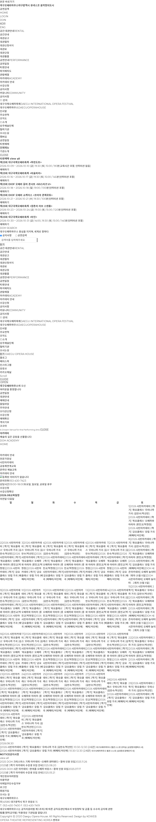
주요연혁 (4, 114)
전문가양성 (5, 458)
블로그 (3, 357)
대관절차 (4, 41)
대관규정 (4, 52)
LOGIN (4, 16)
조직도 (3, 118)
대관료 (3, 49)
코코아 (3, 426)
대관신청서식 (7, 45)
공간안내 (4, 34)
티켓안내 (4, 67)
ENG (3, 27)
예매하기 (4, 169)
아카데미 (11, 78)
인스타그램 (5, 365)
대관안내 (4, 396)
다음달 (10, 499)
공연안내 (14, 60)
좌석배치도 (5, 71)
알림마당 (4, 404)
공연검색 (4, 9)
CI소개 (3, 122)
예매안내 (4, 400)
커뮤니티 (12, 93)
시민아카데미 (7, 462)
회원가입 (4, 790)
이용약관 (4, 780)
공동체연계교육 (8, 466)
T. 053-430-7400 (10, 805)
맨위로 (56, 820)
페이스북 (4, 361)
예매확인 (4, 418)
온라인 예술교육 (8, 469)
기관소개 (4, 151)
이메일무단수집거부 (10, 783)
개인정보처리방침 (9, 776)
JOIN (3, 20)
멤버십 (3, 136)
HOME (4, 12)
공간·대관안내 (12, 30)
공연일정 (4, 63)
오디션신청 (5, 411)
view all (15, 158)
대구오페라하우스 (23, 107)
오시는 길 (5, 794)
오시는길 (4, 133)
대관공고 (4, 38)
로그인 (3, 787)
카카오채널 (5, 372)
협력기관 (4, 129)
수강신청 (4, 85)
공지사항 (4, 89)
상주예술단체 (7, 125)
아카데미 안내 (7, 82)
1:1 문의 (3, 100)
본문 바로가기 (7, 1)
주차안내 (4, 407)
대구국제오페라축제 (37, 103)
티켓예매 (4, 144)
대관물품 (4, 56)
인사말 (3, 111)
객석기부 (4, 422)
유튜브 (3, 368)
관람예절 (4, 74)
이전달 (3, 499)
